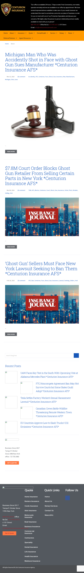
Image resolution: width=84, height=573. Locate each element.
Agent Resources (25, 38)
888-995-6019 (35, 24)
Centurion (42, 77)
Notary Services (51, 506)
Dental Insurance (31, 547)
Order (66, 190)
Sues (16, 79)
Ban (33, 280)
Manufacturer (70, 77)
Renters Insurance (32, 501)
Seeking (66, 280)
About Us (48, 501)
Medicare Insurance (32, 561)
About (12, 33)
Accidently (31, 77)
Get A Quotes (12, 463)
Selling (7, 193)
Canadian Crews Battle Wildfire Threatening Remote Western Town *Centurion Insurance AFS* (54, 412)
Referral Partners (9, 38)
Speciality (28, 542)
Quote (31, 33)
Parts (70, 190)
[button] (9, 533)
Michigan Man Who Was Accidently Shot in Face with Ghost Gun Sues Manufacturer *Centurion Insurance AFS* (41, 62)
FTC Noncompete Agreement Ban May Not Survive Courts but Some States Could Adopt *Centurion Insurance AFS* (57, 387)
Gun (54, 77)
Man (64, 77)
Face (46, 77)
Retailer (75, 190)
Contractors (29, 538)
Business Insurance (32, 527)
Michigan (7, 79)
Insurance (21, 33)
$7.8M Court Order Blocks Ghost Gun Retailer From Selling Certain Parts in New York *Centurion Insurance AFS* (39, 175)
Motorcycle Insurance (29, 516)
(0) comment (21, 77)
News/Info (49, 515)
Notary (62, 33)
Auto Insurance (31, 511)
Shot (12, 79)
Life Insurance (30, 552)
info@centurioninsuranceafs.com (46, 27)
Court (48, 190)
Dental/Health (41, 33)
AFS (37, 77)
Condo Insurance (31, 506)
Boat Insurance (31, 522)
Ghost (51, 77)
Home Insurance (31, 497)
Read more (11, 151)
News (70, 33)
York (11, 193)
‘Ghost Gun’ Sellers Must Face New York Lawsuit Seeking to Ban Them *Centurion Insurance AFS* (41, 268)
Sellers (72, 280)
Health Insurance (31, 556)
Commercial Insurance (29, 532)
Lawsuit (61, 280)
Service (52, 33)
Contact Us (49, 511)
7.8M (29, 190)
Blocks (37, 190)
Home (6, 33)
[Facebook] (67, 498)
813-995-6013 (53, 24)
